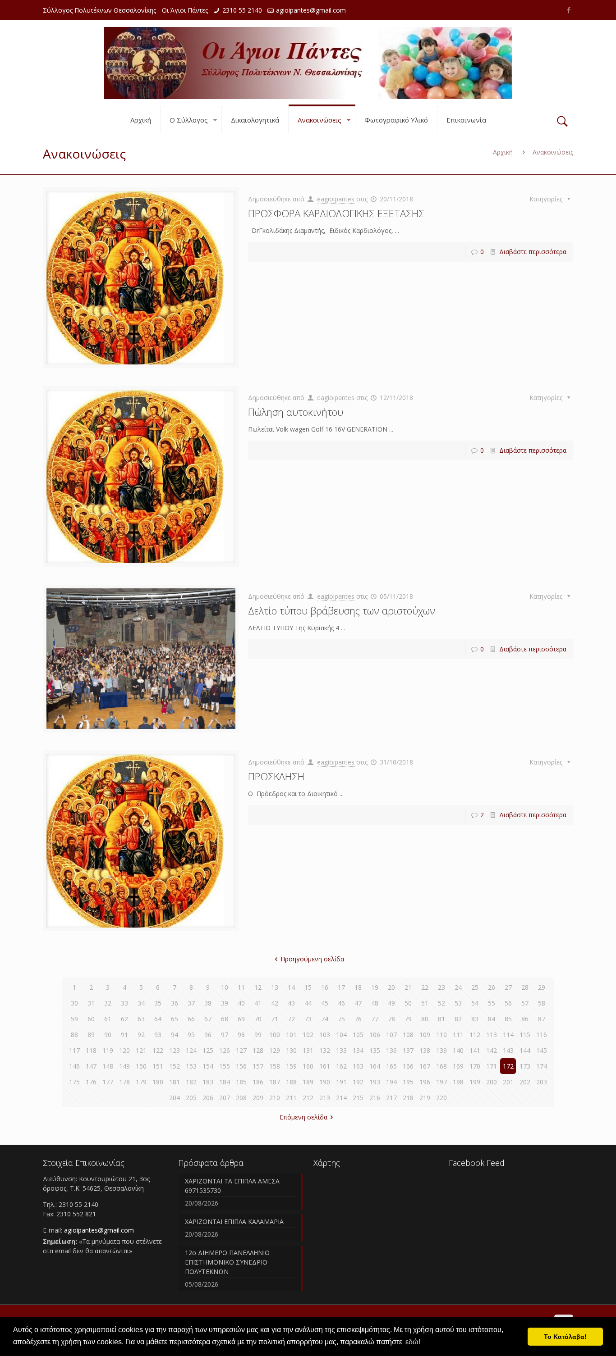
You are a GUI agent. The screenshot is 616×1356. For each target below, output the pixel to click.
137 (408, 1050)
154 (207, 1066)
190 (324, 1082)
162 (341, 1066)
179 (141, 1082)
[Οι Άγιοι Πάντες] (308, 63)
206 (207, 1097)
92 (141, 1034)
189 (308, 1082)
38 (207, 1003)
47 (358, 1003)
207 (224, 1097)
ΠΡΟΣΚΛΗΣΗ (276, 776)
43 (291, 1003)
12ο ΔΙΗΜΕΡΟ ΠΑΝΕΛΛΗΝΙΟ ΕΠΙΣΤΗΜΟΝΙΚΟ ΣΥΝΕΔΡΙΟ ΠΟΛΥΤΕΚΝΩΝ (227, 1262)
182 (191, 1082)
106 (374, 1034)
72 (291, 1019)
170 (474, 1066)
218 (408, 1097)
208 (241, 1097)
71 (274, 1019)
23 (441, 987)
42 (274, 1003)
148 (107, 1066)
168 (441, 1066)
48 (374, 1003)
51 (424, 1003)
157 (258, 1066)
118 (91, 1050)
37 (191, 1003)
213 (324, 1097)
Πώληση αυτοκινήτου (295, 412)
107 (391, 1034)
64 (157, 1019)
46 (341, 1003)
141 (474, 1050)
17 (341, 987)
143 (508, 1050)
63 (141, 1019)
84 (491, 1019)
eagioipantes (335, 199)
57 (525, 1003)
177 (107, 1082)
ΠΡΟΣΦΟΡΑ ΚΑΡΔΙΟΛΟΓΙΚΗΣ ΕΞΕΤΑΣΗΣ (336, 213)
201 (508, 1082)
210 (274, 1097)
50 (408, 1003)
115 (524, 1034)
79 (408, 1019)
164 (374, 1066)
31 (91, 1003)
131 (308, 1050)
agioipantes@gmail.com (311, 10)
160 (308, 1066)
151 (157, 1066)
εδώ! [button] (412, 1342)
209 (258, 1097)
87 (541, 1019)
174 (541, 1066)
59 (74, 1019)
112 (474, 1034)
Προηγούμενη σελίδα (312, 959)
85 (508, 1019)
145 (541, 1050)
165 (391, 1066)
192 (358, 1082)
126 (224, 1050)
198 (458, 1082)
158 (274, 1066)
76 (358, 1019)
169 (458, 1066)
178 (124, 1082)
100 (274, 1034)
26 (491, 987)
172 (508, 1066)
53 (458, 1003)
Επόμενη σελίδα (303, 1117)
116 (541, 1034)
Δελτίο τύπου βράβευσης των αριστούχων (341, 610)
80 (424, 1019)
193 (374, 1082)
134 (358, 1050)
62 (124, 1019)
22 (424, 987)
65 (174, 1019)
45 (324, 1003)
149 (124, 1066)
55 (491, 1003)
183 (207, 1082)
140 (458, 1050)
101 (291, 1034)
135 (374, 1050)
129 (274, 1050)
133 (341, 1050)
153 (191, 1066)
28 (525, 987)
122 (157, 1050)
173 (524, 1066)
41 (258, 1003)
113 (491, 1034)
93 (157, 1034)
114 (508, 1034)
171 (491, 1066)
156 (241, 1066)
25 (474, 987)
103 (324, 1034)
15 (308, 987)
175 (74, 1082)
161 (324, 1066)
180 (157, 1082)
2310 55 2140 (242, 10)
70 (258, 1019)
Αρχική (503, 152)
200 (491, 1082)
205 (191, 1097)
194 (391, 1082)
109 (424, 1034)
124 (191, 1050)
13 (274, 987)
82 (458, 1019)
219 (424, 1097)
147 (91, 1066)
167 (424, 1066)
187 (274, 1082)
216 (374, 1097)
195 (408, 1082)
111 (458, 1034)
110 (441, 1034)
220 (441, 1097)
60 (91, 1019)
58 (541, 1003)
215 (358, 1097)
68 (224, 1019)
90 (107, 1034)
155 (224, 1066)
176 (91, 1082)
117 (74, 1050)
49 (391, 1003)
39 (224, 1003)
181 (174, 1082)
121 (141, 1050)
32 (107, 1003)
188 (291, 1082)
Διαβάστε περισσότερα (532, 251)
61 (107, 1019)
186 (258, 1082)
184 (224, 1082)
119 (107, 1050)
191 (341, 1082)
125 (207, 1050)
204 (174, 1097)
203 (541, 1082)
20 (391, 987)
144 (524, 1050)
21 (408, 987)
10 (224, 987)
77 (374, 1019)
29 (541, 987)
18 (358, 987)
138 (424, 1050)
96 (207, 1034)
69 (241, 1019)
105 (358, 1034)
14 (291, 987)
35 (157, 1003)
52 (441, 1003)
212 (308, 1097)
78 (391, 1019)
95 (191, 1034)
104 (341, 1034)
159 (291, 1066)
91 (124, 1034)
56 (508, 1003)
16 (324, 987)
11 (241, 987)
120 (124, 1050)
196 (424, 1082)
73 (308, 1019)
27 (508, 987)
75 (341, 1019)
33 (124, 1003)
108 (408, 1034)
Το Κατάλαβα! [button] (565, 1336)
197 (441, 1082)
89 (91, 1034)
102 (308, 1034)
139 (441, 1050)
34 (141, 1003)
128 (258, 1050)
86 (525, 1019)
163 (358, 1066)
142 (491, 1050)
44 (308, 1003)
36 (174, 1003)
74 (324, 1019)
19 (374, 987)
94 (174, 1034)
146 (74, 1066)
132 (324, 1050)
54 (474, 1003)
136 (391, 1050)
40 (241, 1003)
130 (291, 1050)
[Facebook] (568, 9)
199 (474, 1082)
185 (241, 1082)
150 (141, 1066)
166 (408, 1066)
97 (224, 1034)
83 (474, 1019)
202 (524, 1082)
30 (74, 1003)
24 (458, 987)
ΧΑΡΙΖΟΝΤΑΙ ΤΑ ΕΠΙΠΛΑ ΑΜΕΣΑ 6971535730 (232, 1186)
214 (341, 1097)
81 (441, 1019)
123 (174, 1050)
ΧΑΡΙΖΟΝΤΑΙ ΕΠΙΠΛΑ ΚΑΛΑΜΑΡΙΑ (234, 1221)
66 (191, 1019)
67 (207, 1019)
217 (391, 1097)
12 (258, 987)
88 (74, 1034)
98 (241, 1034)
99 (258, 1034)
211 (291, 1097)
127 (241, 1050)
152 (174, 1066)
